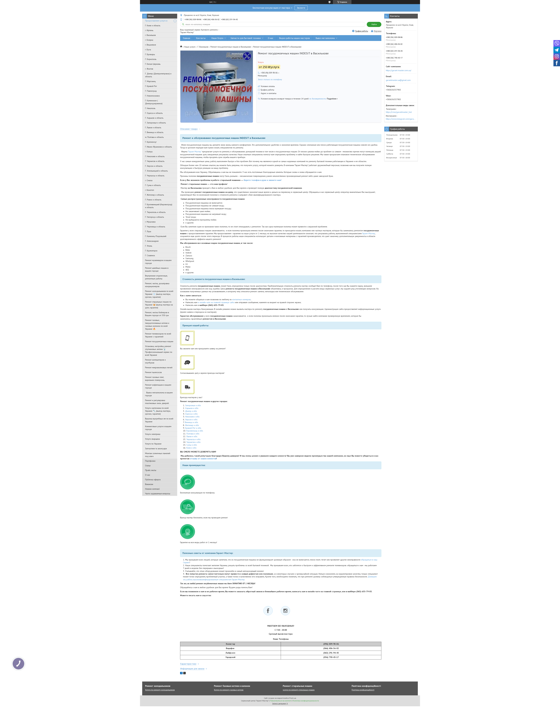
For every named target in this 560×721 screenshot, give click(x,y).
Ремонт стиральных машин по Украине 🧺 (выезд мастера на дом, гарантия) (159, 304)
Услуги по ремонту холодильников (160, 690)
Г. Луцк (148, 231)
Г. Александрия (152, 241)
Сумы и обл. (191, 445)
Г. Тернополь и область (155, 212)
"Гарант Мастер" (195, 151)
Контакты (200, 38)
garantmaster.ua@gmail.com (398, 80)
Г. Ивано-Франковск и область (158, 146)
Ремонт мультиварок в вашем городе (158, 261)
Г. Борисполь (150, 59)
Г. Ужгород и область (154, 217)
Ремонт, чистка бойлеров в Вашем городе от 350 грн (157, 314)
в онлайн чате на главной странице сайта (216, 302)
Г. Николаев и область (154, 156)
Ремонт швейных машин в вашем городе (156, 269)
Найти (374, 24)
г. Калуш (149, 151)
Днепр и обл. (191, 411)
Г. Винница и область (154, 132)
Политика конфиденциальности (306, 701)
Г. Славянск (150, 255)
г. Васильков (150, 35)
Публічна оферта (153, 479)
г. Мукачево (150, 221)
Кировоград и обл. (194, 430)
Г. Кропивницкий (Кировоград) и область (158, 206)
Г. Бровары (150, 54)
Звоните (301, 7)
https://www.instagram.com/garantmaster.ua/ (401, 119)
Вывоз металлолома (325, 38)
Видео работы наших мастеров (294, 38)
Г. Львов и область (153, 127)
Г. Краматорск (151, 250)
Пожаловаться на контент (280, 701)
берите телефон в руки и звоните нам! (262, 180)
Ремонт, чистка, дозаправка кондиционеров (157, 285)
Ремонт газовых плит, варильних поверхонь (154, 378)
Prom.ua (292, 698)
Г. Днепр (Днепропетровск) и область (158, 75)
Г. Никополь (150, 108)
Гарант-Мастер (368, 233)
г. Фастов (149, 68)
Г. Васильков (203, 46)
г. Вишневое (150, 44)
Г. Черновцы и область (155, 226)
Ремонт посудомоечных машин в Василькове (230, 46)
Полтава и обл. (193, 433)
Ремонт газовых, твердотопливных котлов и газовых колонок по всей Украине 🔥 (157, 324)
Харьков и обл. (192, 408)
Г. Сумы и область (153, 185)
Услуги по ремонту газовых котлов (228, 690)
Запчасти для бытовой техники (245, 38)
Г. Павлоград (151, 91)
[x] (184, 673)
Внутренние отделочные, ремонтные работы (156, 277)
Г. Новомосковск (152, 95)
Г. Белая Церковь (152, 64)
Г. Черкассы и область (154, 175)
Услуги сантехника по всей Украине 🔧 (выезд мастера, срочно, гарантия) (157, 411)
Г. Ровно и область (153, 199)
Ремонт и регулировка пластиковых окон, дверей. (157, 402)
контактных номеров (241, 299)
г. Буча (148, 49)
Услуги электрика (152, 434)
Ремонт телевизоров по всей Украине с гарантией (158, 335)
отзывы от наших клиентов (203, 458)
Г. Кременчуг (151, 142)
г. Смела (148, 180)
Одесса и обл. (191, 414)
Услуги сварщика (152, 439)
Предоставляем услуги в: (156, 20)
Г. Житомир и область (154, 195)
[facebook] (181, 673)
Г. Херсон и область (153, 166)
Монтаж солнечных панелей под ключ (157, 455)
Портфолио (150, 461)
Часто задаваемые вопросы (157, 493)
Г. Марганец (150, 81)
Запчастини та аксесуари (156, 448)
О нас (147, 475)
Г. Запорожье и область (155, 122)
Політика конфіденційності (363, 690)
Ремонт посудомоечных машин (159, 341)
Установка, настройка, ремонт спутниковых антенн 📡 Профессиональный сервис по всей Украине (158, 350)
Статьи (147, 465)
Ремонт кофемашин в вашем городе (158, 386)
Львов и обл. (192, 436)
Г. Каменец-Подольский (155, 236)
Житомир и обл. (192, 425)
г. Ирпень (149, 30)
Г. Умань (148, 246)
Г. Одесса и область (154, 113)
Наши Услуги (217, 38)
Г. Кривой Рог (151, 86)
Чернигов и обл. (193, 442)
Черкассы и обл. (193, 439)
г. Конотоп (149, 190)
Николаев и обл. (192, 416)
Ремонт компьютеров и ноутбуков (155, 361)
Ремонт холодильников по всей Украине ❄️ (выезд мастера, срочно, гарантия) (159, 294)
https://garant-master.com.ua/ (398, 70)
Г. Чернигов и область (154, 161)
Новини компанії (152, 489)
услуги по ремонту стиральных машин (299, 690)
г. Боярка (149, 40)
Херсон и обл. (191, 419)
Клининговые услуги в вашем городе (158, 428)
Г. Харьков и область (154, 118)
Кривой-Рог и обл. (193, 428)
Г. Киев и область (152, 25)
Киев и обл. (191, 447)
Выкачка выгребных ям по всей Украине (159, 420)
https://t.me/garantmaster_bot (399, 112)
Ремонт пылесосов (153, 372)
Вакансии (149, 484)
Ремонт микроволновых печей (158, 367)
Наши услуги (189, 46)
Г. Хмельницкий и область (156, 170)
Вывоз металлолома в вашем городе (159, 394)
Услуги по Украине (153, 443)
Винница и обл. (191, 422)
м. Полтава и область (154, 137)
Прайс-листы (150, 470)
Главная (186, 38)
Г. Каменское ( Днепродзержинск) (153, 102)
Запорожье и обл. (193, 405)
